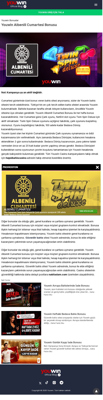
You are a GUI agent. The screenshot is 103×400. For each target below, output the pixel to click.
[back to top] (96, 391)
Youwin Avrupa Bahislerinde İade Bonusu (66, 285)
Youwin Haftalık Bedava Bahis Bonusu (65, 314)
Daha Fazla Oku (57, 323)
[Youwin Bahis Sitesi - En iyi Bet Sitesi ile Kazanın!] (17, 4)
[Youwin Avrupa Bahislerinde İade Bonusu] (21, 295)
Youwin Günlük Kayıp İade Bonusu (63, 342)
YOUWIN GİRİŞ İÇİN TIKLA (51, 12)
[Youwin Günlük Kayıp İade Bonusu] (21, 351)
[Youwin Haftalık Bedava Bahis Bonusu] (21, 323)
